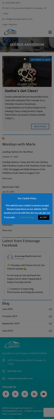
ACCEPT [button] (44, 217)
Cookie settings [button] (26, 217)
